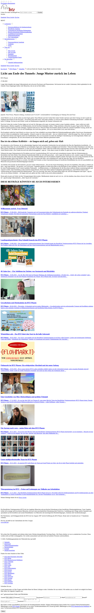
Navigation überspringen (8, 3)
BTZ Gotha (7, 565)
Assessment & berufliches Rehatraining (19, 30)
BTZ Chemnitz (8, 561)
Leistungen (7, 24)
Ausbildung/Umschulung (15, 34)
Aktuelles (21, 69)
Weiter (3, 611)
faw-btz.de (4, 69)
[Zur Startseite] (8, 10)
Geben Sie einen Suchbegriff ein (10, 12)
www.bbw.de (5, 522)
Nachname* (40, 597)
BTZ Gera (7, 563)
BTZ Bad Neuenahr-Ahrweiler (13, 556)
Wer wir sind (12, 52)
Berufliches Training (14, 29)
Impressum (7, 544)
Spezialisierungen (9, 39)
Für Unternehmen (13, 37)
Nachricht (20, 601)
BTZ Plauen (13, 69)
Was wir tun (11, 50)
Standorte (3, 17)
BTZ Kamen (8, 570)
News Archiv (10, 17)
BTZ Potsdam (8, 581)
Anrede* (3, 597)
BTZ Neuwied (8, 576)
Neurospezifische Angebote (16, 42)
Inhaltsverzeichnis (9, 550)
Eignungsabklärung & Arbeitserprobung (19, 27)
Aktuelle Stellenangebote (15, 62)
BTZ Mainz (7, 575)
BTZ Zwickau (8, 583)
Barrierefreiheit (8, 547)
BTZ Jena (7, 566)
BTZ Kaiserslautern (10, 568)
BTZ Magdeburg (9, 573)
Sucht (9, 45)
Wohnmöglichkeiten (14, 35)
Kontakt (6, 549)
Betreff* (84, 597)
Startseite (7, 542)
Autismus (11, 44)
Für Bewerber (8, 59)
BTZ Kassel (7, 571)
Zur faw (17, 17)
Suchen (3, 14)
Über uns (7, 47)
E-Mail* (62, 597)
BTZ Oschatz (8, 578)
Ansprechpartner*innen (15, 57)
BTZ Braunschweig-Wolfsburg (13, 560)
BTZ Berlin (7, 558)
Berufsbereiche (12, 55)
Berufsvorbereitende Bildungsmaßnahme (20, 32)
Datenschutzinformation (11, 545)
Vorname (17, 597)
